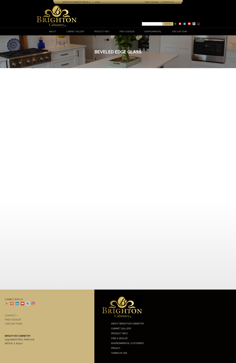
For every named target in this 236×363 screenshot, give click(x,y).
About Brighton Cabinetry (127, 323)
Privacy (115, 348)
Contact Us (168, 2)
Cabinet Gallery (75, 31)
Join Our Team (179, 31)
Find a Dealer (151, 2)
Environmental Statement (127, 343)
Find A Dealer (119, 338)
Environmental (152, 31)
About (52, 31)
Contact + (11, 315)
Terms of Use (119, 353)
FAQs (97, 2)
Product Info (102, 31)
